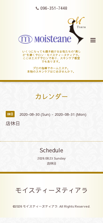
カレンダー (51, 96)
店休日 (51, 163)
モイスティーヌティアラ (51, 190)
